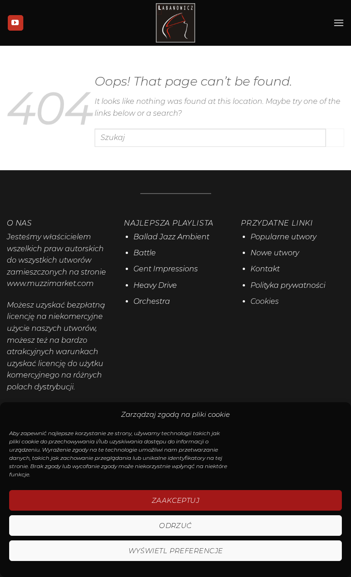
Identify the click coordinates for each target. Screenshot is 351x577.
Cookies (264, 301)
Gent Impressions (165, 268)
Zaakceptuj (176, 500)
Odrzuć (175, 525)
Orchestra (151, 301)
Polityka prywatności (287, 285)
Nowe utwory (274, 252)
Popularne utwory (283, 236)
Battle (144, 252)
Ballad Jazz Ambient (171, 236)
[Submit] (335, 137)
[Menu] (338, 22)
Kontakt (265, 268)
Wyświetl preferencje (175, 550)
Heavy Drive (155, 285)
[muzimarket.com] (175, 23)
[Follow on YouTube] (15, 23)
